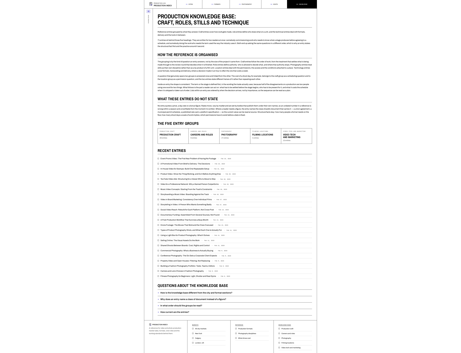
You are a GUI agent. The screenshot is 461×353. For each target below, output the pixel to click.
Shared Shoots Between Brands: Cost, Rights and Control (192, 245)
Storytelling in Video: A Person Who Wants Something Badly (193, 204)
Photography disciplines (247, 333)
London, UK (199, 343)
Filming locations (262, 134)
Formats (216, 4)
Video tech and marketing (291, 136)
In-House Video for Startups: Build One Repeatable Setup (192, 169)
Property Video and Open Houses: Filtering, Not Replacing (192, 261)
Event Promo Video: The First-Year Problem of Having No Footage (196, 159)
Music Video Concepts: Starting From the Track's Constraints (194, 189)
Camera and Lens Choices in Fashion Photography (189, 271)
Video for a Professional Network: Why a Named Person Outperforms (197, 184)
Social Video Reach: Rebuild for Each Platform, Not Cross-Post (195, 210)
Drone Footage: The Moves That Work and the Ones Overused (194, 225)
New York (198, 333)
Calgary (198, 338)
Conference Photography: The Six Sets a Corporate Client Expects (196, 256)
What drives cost (244, 338)
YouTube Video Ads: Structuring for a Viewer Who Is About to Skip (195, 179)
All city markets (200, 329)
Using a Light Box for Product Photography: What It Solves (192, 235)
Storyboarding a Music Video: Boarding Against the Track (192, 194)
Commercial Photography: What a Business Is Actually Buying (194, 251)
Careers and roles (202, 134)
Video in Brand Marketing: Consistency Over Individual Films (194, 199)
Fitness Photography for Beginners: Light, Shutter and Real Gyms (195, 276)
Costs (274, 4)
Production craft (170, 134)
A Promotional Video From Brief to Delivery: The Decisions (193, 164)
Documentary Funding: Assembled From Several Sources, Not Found (197, 215)
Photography (245, 4)
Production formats (245, 329)
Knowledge (302, 4)
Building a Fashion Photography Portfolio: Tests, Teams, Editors (195, 266)
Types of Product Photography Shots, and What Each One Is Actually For (199, 230)
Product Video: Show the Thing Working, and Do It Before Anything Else (198, 174)
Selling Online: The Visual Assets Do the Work (187, 240)
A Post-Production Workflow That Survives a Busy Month (192, 220)
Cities (189, 4)
